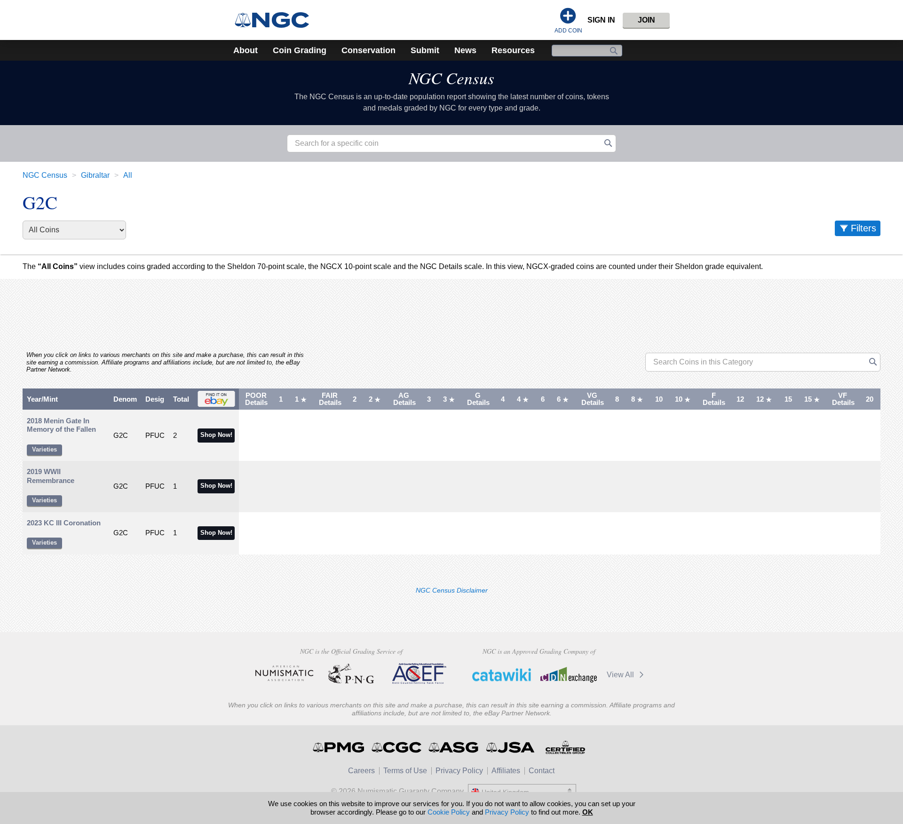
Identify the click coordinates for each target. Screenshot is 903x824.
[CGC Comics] (397, 747)
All (127, 175)
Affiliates (505, 771)
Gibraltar (95, 175)
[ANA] (284, 673)
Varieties (44, 449)
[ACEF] (417, 673)
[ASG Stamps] (454, 747)
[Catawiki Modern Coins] (501, 674)
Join (646, 20)
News (465, 50)
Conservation (368, 50)
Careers (361, 771)
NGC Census (451, 77)
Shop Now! (216, 435)
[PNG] (351, 673)
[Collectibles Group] (565, 747)
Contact (541, 771)
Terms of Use (405, 771)
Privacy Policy (459, 771)
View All (621, 675)
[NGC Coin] (275, 20)
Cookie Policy (449, 812)
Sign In (601, 20)
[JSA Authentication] (510, 747)
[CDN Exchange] (568, 674)
